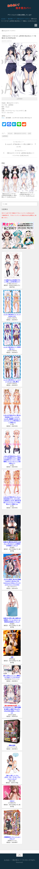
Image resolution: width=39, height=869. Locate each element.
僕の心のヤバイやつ (23, 18)
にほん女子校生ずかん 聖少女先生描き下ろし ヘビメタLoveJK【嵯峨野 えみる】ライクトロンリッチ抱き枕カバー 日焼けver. (12, 419)
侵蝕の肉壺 (12, 745)
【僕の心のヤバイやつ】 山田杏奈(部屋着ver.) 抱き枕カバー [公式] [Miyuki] (9, 195)
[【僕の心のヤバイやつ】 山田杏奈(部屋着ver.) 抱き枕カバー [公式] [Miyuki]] (10, 179)
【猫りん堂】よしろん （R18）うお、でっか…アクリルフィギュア (12, 777)
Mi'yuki (10, 133)
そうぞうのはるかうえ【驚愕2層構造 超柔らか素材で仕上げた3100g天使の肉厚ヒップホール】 (12, 709)
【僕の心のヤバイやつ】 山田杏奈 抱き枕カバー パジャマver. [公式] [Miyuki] (27, 194)
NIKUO (12, 801)
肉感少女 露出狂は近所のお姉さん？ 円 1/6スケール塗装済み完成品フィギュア (12, 543)
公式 (29, 133)
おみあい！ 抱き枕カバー (8, 18)
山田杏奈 (5, 136)
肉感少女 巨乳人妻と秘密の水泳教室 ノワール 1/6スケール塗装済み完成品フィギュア (12, 620)
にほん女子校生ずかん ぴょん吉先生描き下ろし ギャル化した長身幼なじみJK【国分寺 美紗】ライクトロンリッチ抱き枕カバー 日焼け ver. (12, 500)
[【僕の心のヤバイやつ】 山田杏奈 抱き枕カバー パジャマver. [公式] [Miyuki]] (28, 178)
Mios (3, 117)
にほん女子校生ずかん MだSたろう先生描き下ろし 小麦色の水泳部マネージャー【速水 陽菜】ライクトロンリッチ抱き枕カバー (12, 459)
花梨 (12, 657)
